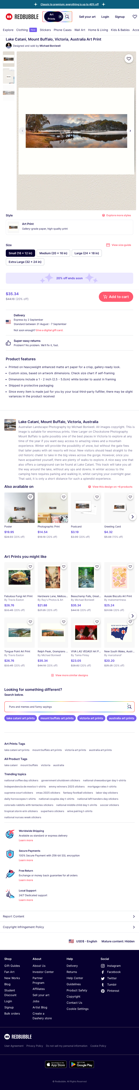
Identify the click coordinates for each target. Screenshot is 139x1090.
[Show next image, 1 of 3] (130, 130)
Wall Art (79, 30)
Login (8, 1001)
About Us (39, 966)
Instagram (114, 966)
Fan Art (9, 972)
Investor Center (43, 972)
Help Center (75, 978)
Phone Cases (62, 30)
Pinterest (113, 990)
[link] (20, 718)
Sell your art (41, 995)
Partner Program (38, 980)
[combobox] (57, 17)
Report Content (13, 916)
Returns (72, 972)
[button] (70, 4)
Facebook (114, 972)
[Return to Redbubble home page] (22, 16)
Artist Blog (40, 1007)
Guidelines (74, 984)
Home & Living (98, 30)
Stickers (45, 30)
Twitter (112, 978)
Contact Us (74, 1002)
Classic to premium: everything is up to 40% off (70, 4)
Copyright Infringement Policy (23, 927)
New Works (12, 978)
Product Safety (77, 990)
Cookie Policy (98, 1045)
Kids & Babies (120, 30)
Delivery (72, 966)
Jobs (36, 1001)
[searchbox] (69, 707)
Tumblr (112, 984)
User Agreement (14, 1045)
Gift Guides (12, 966)
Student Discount (10, 992)
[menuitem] (8, 30)
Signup (9, 1007)
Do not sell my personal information (66, 1045)
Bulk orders (12, 1013)
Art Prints (11, 743)
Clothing (25, 30)
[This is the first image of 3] (22, 130)
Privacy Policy (34, 1045)
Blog (7, 984)
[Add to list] (129, 58)
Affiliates (39, 989)
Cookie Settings (78, 1008)
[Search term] (66, 16)
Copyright (73, 996)
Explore (8, 30)
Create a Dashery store (42, 1016)
